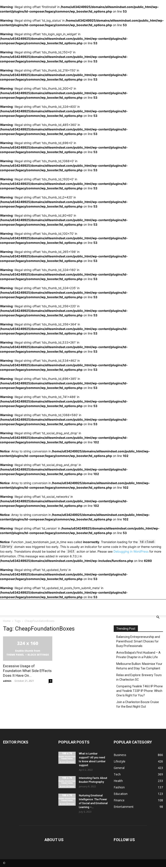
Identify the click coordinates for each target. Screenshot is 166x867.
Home (7, 621)
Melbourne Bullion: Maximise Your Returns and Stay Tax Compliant (139, 666)
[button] (158, 617)
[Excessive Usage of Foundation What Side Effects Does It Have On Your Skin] (27, 648)
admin (7, 680)
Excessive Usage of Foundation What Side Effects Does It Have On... (27, 671)
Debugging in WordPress (130, 551)
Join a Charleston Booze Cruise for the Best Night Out (137, 704)
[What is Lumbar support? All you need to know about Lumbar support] (67, 758)
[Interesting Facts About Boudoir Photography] (67, 782)
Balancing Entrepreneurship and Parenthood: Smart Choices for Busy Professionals (138, 641)
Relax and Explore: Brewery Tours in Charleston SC (139, 677)
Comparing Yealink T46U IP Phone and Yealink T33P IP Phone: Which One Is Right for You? (139, 691)
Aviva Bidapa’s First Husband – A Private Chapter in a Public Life (138, 655)
